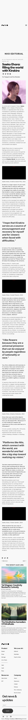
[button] (26, 25)
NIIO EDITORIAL (14, 54)
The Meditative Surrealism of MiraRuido (13, 623)
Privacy (7, 718)
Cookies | (12, 718)
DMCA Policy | (19, 718)
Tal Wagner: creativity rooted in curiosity (11, 586)
